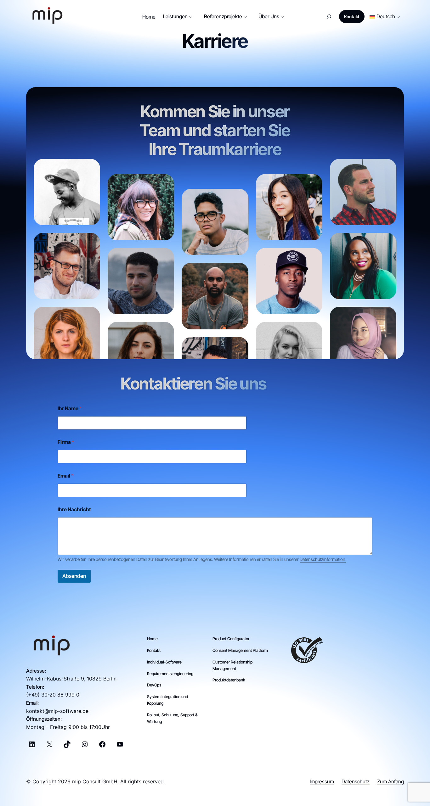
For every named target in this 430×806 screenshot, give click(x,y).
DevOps (154, 684)
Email (65, 476)
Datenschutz (356, 781)
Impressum (322, 781)
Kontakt (351, 16)
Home (152, 638)
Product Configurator (230, 638)
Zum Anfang (390, 781)
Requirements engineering (170, 673)
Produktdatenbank (228, 679)
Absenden (74, 576)
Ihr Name (70, 408)
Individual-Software (164, 661)
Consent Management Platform (240, 650)
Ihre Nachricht (74, 509)
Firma (66, 442)
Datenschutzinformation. (323, 559)
